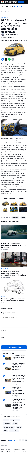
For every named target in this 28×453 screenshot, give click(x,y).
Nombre (4, 330)
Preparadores (15, 420)
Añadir (21, 2)
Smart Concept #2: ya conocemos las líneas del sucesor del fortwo (13, 300)
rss (26, 440)
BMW (5, 431)
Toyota (15, 423)
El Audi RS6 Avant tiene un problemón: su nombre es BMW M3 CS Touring (13, 245)
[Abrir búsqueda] (25, 6)
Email (3, 338)
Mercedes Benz (14, 431)
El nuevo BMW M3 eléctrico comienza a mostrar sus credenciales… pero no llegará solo (13, 273)
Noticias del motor (9, 427)
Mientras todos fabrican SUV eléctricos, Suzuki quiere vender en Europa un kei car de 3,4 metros (18, 391)
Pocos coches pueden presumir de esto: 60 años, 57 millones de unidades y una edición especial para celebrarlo (18, 379)
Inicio (2, 12)
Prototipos (7, 12)
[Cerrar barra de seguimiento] (25, 2)
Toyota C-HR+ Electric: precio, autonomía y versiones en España (18, 357)
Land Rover (7, 423)
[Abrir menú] (2, 6)
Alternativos (5, 241)
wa (9, 59)
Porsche (6, 420)
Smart (23, 217)
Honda (19, 427)
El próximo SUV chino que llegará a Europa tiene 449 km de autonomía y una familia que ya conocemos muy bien (18, 367)
